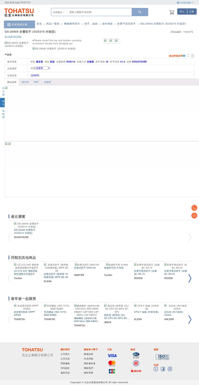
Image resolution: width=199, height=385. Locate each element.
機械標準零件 (72, 23)
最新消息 (65, 372)
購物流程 (88, 353)
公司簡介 (65, 353)
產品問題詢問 (176, 55)
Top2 (194, 208)
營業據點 (65, 363)
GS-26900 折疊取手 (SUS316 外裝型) (163, 23)
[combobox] (99, 12)
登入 (182, 11)
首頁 (39, 23)
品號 (33, 67)
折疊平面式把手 (126, 23)
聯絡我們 (88, 367)
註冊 (192, 11)
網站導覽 (88, 372)
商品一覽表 (53, 23)
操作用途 (107, 23)
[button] (190, 278)
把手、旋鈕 (91, 23)
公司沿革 (65, 358)
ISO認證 (65, 367)
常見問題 (88, 358)
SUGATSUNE (13, 37)
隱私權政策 (90, 363)
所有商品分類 (20, 24)
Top (194, 215)
